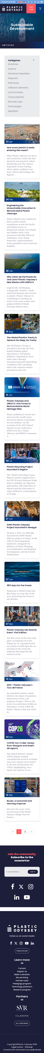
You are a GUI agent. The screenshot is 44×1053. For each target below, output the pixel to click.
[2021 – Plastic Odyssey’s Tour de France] (22, 671)
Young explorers (16, 97)
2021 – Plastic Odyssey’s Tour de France (19, 686)
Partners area (22, 980)
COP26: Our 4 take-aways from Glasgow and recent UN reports (20, 745)
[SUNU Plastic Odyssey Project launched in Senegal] (22, 511)
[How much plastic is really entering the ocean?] (22, 134)
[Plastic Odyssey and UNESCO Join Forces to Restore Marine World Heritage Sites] (22, 387)
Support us (22, 971)
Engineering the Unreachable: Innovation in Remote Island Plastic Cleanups (21, 209)
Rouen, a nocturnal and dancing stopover (19, 802)
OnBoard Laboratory (18, 87)
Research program (22, 989)
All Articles (13, 64)
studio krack (35, 1050)
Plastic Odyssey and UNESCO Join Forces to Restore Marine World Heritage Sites (19, 404)
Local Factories (15, 92)
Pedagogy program (22, 983)
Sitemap (29, 1047)
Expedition (13, 111)
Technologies (15, 106)
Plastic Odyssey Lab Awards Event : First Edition (22, 631)
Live (31, 9)
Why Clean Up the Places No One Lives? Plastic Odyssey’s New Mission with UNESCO (22, 279)
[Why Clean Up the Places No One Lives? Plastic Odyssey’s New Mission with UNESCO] (22, 263)
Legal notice (17, 1047)
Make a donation (22, 974)
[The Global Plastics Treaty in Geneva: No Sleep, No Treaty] (22, 324)
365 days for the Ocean (19, 585)
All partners (22, 1023)
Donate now (7, 2)
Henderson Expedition (19, 73)
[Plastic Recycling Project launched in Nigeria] (22, 453)
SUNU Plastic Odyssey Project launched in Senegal (22, 526)
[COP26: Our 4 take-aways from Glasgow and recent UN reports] (22, 729)
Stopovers (13, 78)
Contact (22, 968)
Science (12, 68)
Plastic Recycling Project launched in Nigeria (20, 468)
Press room (22, 951)
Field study (13, 83)
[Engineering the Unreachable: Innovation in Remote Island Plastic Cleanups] (22, 192)
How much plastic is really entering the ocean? (20, 149)
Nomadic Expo (15, 101)
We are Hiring (22, 977)
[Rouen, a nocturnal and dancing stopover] (22, 787)
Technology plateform (22, 986)
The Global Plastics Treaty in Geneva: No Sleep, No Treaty (22, 339)
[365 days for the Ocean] (22, 572)
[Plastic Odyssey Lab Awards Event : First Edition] (22, 616)
